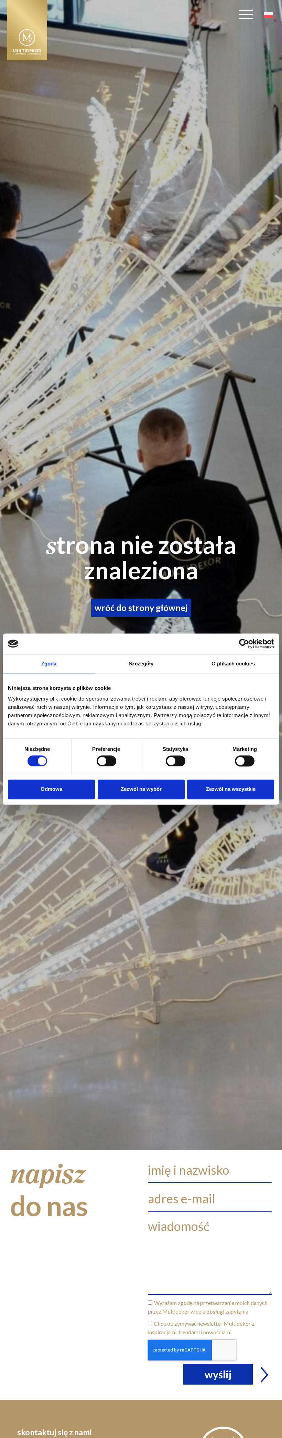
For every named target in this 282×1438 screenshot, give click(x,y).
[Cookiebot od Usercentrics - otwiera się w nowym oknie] (244, 644)
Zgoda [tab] (49, 663)
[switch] (106, 760)
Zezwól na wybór (141, 789)
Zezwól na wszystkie (231, 789)
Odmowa (51, 789)
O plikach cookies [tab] (233, 663)
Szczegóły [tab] (141, 663)
